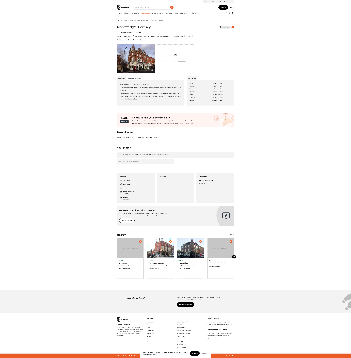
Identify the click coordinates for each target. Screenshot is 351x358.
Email (189, 36)
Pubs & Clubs (150, 330)
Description (121, 78)
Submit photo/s (181, 60)
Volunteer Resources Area (225, 1)
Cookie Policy (181, 336)
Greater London (134, 20)
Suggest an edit (126, 220)
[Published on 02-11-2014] (160, 258)
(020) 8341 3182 (178, 36)
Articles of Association (183, 333)
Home (118, 20)
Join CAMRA (150, 322)
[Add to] (232, 27)
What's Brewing (182, 347)
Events (149, 336)
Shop (206, 1)
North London (145, 20)
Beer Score (226, 27)
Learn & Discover (213, 1)
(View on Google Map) (163, 36)
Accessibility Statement (184, 330)
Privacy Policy (181, 327)
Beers (149, 341)
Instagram (142, 39)
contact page (131, 333)
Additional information (134, 78)
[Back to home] (123, 7)
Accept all (194, 353)
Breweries (150, 339)
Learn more (152, 355)
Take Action (150, 333)
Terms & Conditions (182, 341)
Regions (125, 20)
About (149, 324)
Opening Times (192, 78)
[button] (234, 256)
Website (121, 39)
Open (139, 32)
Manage (204, 353)
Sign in (231, 7)
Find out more (188, 123)
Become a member (162, 154)
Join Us (223, 7)
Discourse (180, 344)
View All (232, 234)
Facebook (131, 39)
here (230, 324)
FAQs (123, 333)
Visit (148, 327)
